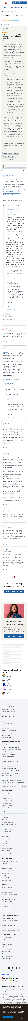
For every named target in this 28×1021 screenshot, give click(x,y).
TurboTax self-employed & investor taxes (11, 749)
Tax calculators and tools (8, 887)
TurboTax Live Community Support (10, 861)
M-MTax (8, 675)
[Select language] (12, 7)
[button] (4, 7)
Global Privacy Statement (15, 1007)
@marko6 (5, 352)
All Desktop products (7, 798)
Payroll (3, 939)
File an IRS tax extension (7, 868)
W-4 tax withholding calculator (9, 897)
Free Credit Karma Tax (7, 951)
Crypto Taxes (5, 721)
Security (4, 988)
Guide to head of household (8, 822)
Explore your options (14, 636)
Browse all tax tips (6, 817)
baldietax (9, 692)
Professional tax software (7, 944)
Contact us (4, 863)
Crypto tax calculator (7, 901)
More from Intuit (6, 954)
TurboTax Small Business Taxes (9, 768)
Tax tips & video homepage (8, 815)
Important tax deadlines (7, 848)
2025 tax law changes (7, 853)
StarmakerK (7, 314)
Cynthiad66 (9, 212)
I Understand (7, 1017)
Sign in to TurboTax (15, 591)
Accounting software (7, 937)
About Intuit (5, 986)
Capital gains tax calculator (8, 904)
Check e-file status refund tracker (9, 894)
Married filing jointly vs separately (10, 819)
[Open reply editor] (14, 166)
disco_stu (7, 453)
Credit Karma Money (7, 723)
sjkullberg (7, 423)
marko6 (6, 28)
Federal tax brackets (6, 850)
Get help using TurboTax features (11, 19)
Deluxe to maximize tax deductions (10, 747)
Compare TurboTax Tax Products (9, 707)
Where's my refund (6, 866)
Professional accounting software (9, 946)
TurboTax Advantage (7, 805)
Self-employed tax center (8, 716)
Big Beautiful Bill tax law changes (10, 878)
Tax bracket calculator (7, 892)
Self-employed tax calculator (8, 899)
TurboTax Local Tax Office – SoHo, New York (12, 780)
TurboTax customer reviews (8, 918)
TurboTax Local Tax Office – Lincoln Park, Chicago (14, 786)
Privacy (22, 986)
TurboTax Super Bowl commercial (10, 920)
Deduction (16, 153)
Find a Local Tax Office (7, 778)
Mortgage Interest (7, 153)
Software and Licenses (12, 988)
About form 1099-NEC (7, 829)
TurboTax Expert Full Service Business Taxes (12, 763)
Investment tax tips (6, 843)
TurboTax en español (7, 737)
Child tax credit (5, 846)
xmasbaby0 (9, 688)
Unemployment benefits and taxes (10, 841)
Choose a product (19, 15)
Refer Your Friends (6, 880)
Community (4, 875)
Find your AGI (5, 838)
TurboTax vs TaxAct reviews (8, 927)
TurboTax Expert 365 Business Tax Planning (12, 770)
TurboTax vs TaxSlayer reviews (9, 925)
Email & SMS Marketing (7, 956)
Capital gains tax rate (7, 834)
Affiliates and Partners (17, 989)
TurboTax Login (5, 873)
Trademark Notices (6, 989)
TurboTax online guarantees (8, 711)
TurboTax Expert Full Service (8, 759)
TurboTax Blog (5, 725)
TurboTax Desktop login (7, 793)
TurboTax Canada (6, 728)
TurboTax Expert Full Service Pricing (10, 761)
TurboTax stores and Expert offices (10, 773)
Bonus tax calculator (6, 906)
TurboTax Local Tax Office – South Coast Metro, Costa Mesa (13, 783)
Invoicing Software (6, 961)
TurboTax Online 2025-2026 (8, 709)
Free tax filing (5, 744)
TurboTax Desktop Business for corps (11, 808)
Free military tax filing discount (9, 752)
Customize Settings (20, 1017)
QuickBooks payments (7, 942)
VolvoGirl (9, 679)
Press (18, 986)
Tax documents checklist (7, 908)
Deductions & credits (7, 24)
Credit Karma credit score (8, 949)
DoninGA (9, 683)
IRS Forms (4, 714)
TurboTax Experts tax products (9, 754)
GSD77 (6, 525)
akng (10, 282)
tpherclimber (8, 510)
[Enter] (3, 11)
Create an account (14, 596)
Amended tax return (6, 831)
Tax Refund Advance (6, 718)
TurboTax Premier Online (9, 156)
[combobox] (12, 11)
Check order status (6, 803)
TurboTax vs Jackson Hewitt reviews (10, 930)
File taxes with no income (8, 827)
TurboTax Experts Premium (8, 756)
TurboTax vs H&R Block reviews (9, 923)
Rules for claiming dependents (9, 824)
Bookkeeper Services (7, 958)
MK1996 (7, 549)
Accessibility (5, 991)
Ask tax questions (7, 15)
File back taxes (5, 836)
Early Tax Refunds (6, 735)
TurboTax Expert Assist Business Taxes (11, 766)
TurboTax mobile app (7, 733)
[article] (14, 191)
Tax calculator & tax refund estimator (10, 889)
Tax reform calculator (7, 911)
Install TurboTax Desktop (8, 800)
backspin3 (7, 328)
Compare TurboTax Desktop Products (11, 796)
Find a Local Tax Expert (7, 775)
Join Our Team (12, 986)
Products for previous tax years (9, 730)
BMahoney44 (10, 383)
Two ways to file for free (7, 870)
